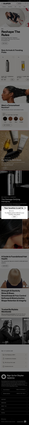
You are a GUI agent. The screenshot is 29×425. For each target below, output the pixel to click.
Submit (14, 216)
